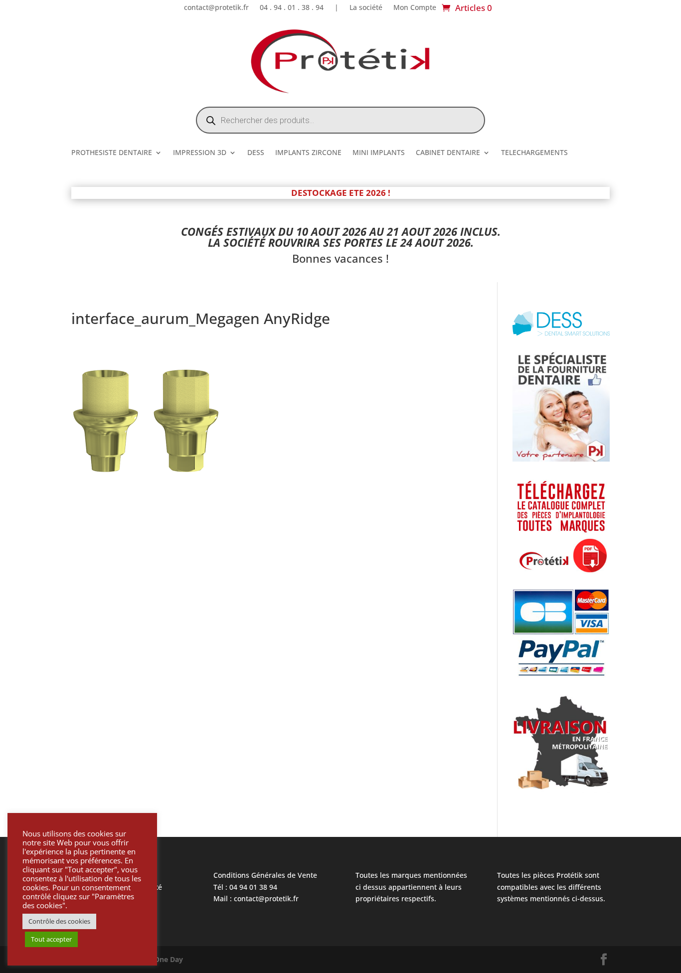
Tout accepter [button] (51, 939)
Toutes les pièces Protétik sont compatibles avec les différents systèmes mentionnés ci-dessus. (551, 887)
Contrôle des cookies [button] (59, 921)
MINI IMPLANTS (378, 153)
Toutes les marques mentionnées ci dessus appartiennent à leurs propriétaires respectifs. (411, 887)
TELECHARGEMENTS (534, 153)
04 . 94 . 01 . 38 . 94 (292, 8)
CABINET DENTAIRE (448, 153)
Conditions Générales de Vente (265, 875)
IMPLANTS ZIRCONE (308, 153)
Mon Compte (414, 8)
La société (365, 8)
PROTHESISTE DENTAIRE (111, 153)
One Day (168, 959)
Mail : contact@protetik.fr (256, 898)
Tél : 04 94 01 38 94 (245, 887)
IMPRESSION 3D (199, 153)
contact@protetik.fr (216, 8)
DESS (255, 153)
